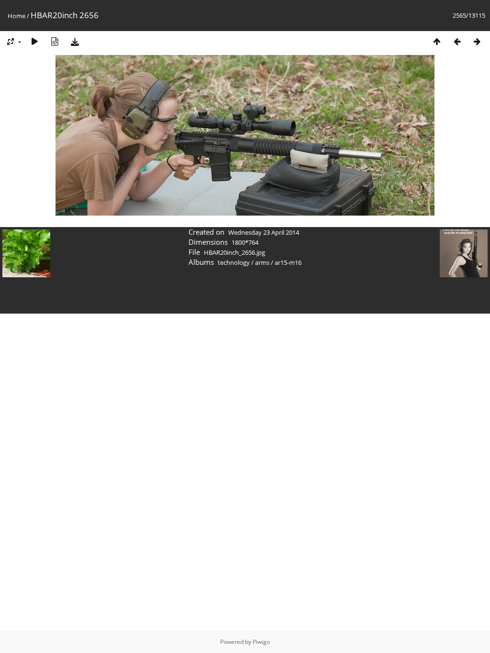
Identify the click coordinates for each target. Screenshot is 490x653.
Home (16, 15)
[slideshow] (34, 41)
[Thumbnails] (437, 41)
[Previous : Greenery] (457, 41)
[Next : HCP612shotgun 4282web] (477, 41)
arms (262, 262)
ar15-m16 (288, 262)
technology (234, 262)
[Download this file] (75, 41)
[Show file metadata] (55, 41)
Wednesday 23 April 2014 (263, 232)
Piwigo (261, 642)
